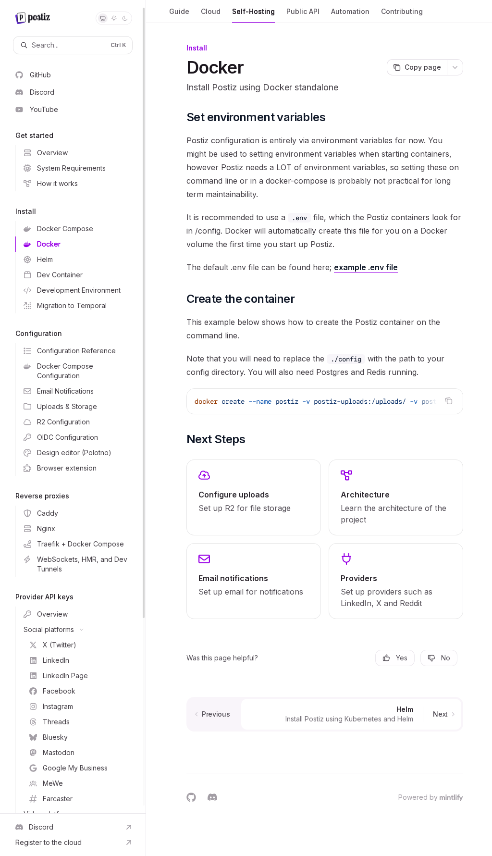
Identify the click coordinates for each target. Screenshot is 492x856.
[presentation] (73, 406)
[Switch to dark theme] (125, 18)
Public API (303, 11)
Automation (350, 11)
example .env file (366, 267)
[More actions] (455, 67)
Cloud (211, 11)
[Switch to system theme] (103, 18)
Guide (179, 11)
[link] (253, 497)
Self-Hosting (253, 11)
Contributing (402, 11)
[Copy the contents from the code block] (449, 401)
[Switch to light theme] (114, 18)
